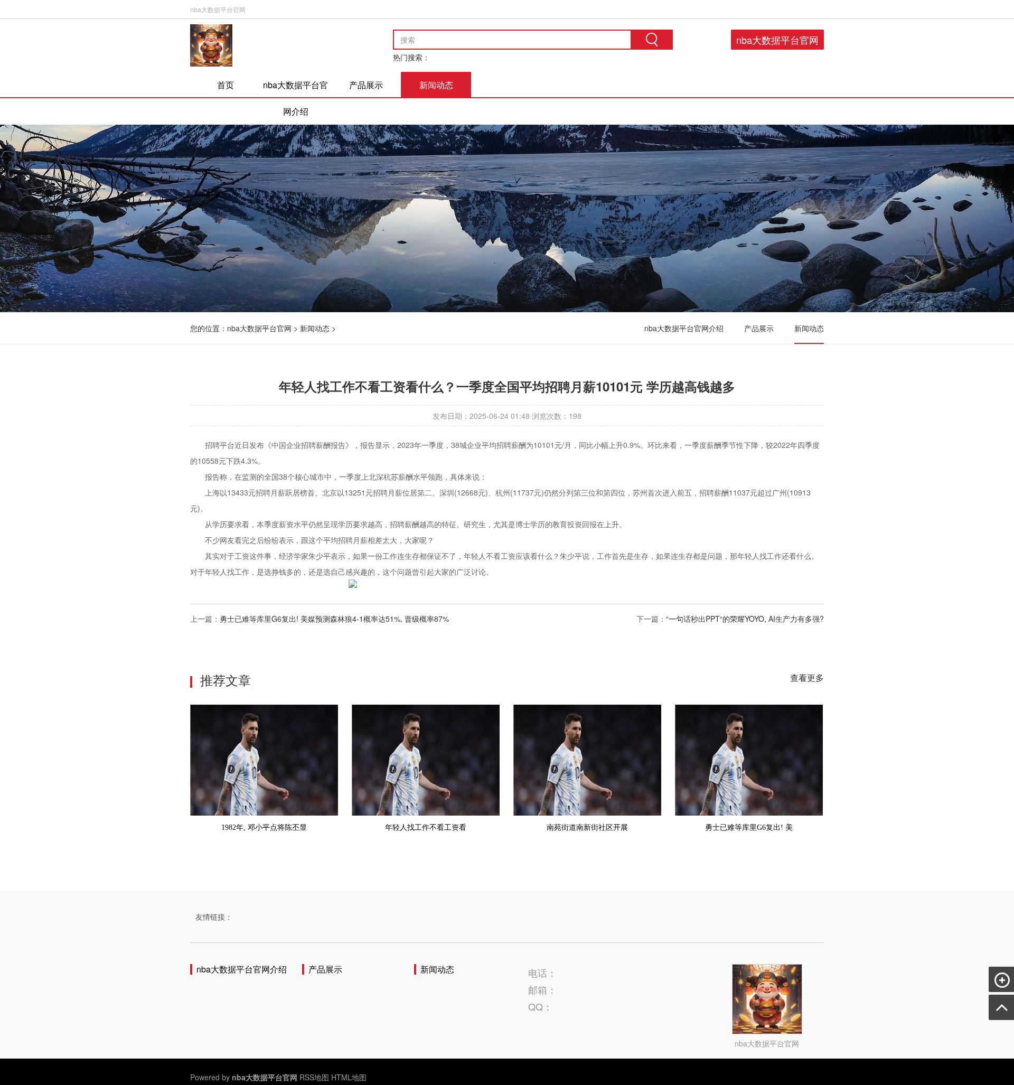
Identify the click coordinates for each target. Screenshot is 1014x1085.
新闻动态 (436, 85)
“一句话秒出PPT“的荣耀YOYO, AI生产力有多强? (745, 618)
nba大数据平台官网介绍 (295, 98)
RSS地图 (314, 1077)
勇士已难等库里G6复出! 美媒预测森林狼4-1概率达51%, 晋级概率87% (334, 618)
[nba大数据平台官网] (211, 45)
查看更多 (807, 677)
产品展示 (366, 85)
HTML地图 (349, 1077)
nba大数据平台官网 (777, 39)
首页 (225, 85)
